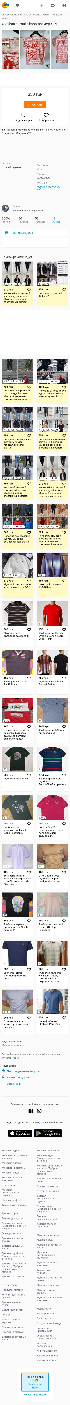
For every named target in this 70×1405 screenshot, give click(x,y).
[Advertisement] (35, 79)
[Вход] (64, 5)
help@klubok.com (47, 1350)
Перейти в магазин (22, 232)
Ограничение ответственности (46, 1337)
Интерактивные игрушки (11, 1321)
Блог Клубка (44, 1318)
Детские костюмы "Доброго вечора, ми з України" (14, 1226)
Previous (2, 49)
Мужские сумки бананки (46, 1291)
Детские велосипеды (14, 1276)
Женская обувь (11, 1172)
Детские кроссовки (13, 1327)
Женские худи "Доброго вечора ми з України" (48, 1158)
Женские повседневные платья (10, 1192)
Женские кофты (11, 1200)
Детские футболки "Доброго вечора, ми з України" (14, 1256)
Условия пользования (44, 1344)
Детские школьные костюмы (13, 1247)
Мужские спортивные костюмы (49, 1246)
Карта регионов (46, 1313)
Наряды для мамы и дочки (49, 1180)
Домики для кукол (12, 1218)
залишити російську (35, 1394)
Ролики (6, 1314)
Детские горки (10, 1213)
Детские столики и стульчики (47, 1225)
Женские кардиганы (13, 1167)
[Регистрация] (52, 5)
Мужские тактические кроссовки (49, 1299)
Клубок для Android (48, 1360)
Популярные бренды (49, 1323)
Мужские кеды (45, 1239)
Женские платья (11, 1162)
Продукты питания (13, 1289)
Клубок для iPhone (48, 1355)
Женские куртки (11, 1150)
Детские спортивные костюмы (14, 1338)
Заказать (35, 104)
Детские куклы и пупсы (11, 1303)
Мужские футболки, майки (48, 188)
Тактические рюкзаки (14, 1204)
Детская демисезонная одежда (45, 1198)
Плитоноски (9, 1185)
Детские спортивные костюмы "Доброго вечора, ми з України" (14, 1267)
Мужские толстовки (48, 1285)
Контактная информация (44, 1329)
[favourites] (17, 5)
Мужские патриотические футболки (46, 1255)
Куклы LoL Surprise (48, 1190)
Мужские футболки (13, 1045)
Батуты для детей (12, 1309)
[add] (41, 5)
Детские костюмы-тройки (12, 1239)
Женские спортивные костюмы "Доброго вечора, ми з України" (49, 1169)
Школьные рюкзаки (13, 1331)
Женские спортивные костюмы (14, 1156)
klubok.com (5, 5)
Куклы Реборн (10, 1284)
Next (67, 49)
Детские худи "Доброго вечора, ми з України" (49, 1209)
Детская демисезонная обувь (49, 1217)
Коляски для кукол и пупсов (13, 1296)
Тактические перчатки (44, 1271)
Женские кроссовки (48, 1150)
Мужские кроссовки (48, 1235)
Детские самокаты (47, 1186)
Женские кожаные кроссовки (12, 1179)
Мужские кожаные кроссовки (47, 1264)
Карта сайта (44, 1308)
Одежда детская (11, 1233)
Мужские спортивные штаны (49, 1279)
